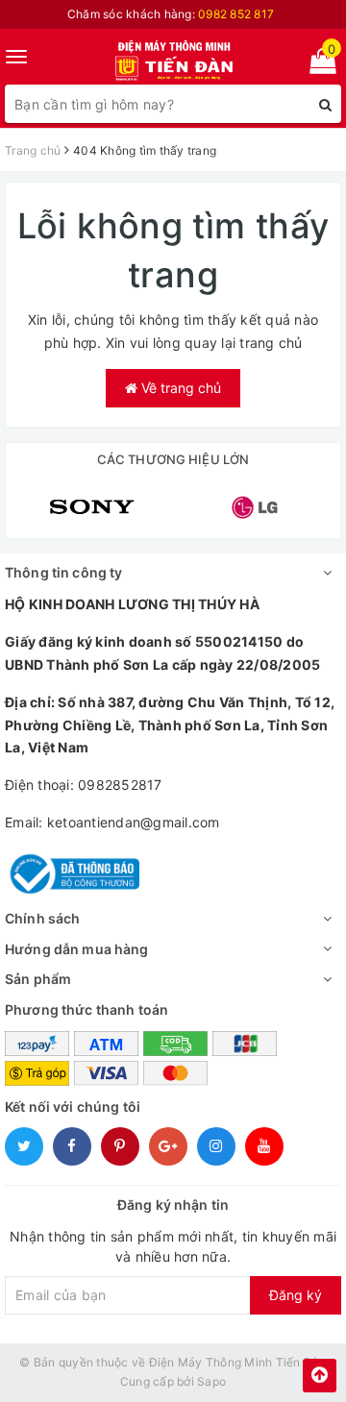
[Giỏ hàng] (316, 65)
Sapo (211, 1381)
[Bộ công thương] (72, 872)
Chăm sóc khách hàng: (170, 14)
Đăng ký (295, 1295)
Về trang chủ (179, 388)
